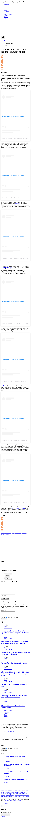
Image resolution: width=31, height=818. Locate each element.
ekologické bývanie (8, 796)
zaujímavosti (11, 790)
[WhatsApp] (15, 61)
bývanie (6, 790)
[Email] (15, 69)
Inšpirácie (6, 4)
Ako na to (6, 19)
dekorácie (24, 793)
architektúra (7, 792)
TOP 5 (5, 18)
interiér (12, 792)
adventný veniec (5, 533)
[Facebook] (15, 56)
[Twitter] (15, 66)
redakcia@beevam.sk (9, 731)
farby (2, 796)
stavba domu (17, 796)
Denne (4, 617)
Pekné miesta (7, 15)
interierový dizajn (19, 790)
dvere (23, 533)
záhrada (22, 796)
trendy (16, 795)
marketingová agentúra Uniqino (13, 800)
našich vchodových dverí (18, 508)
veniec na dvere (5, 534)
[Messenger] (15, 59)
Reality (5, 10)
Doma (5, 40)
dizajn (10, 533)
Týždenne (9, 617)
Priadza (3, 385)
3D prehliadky (7, 11)
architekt (15, 793)
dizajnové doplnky (17, 533)
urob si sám (21, 795)
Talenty (6, 17)
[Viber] (15, 64)
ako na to (26, 795)
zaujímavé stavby (10, 795)
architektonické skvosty (6, 793)
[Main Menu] (3, 37)
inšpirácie (19, 793)
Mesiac (16, 617)
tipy (26, 533)
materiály (3, 795)
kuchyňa (27, 796)
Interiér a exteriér (8, 14)
